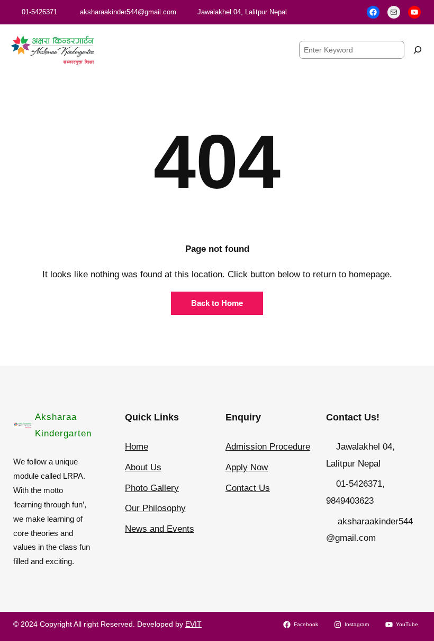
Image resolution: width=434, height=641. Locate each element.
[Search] (418, 50)
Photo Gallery (152, 488)
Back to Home (217, 303)
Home (136, 447)
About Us (143, 467)
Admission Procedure (267, 447)
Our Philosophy (155, 508)
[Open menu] (198, 50)
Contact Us (247, 488)
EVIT (193, 624)
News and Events (159, 529)
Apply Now (246, 467)
